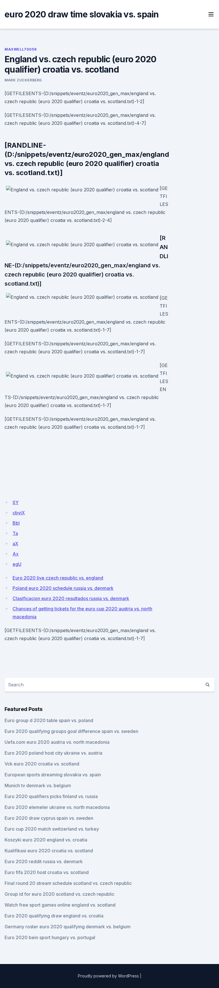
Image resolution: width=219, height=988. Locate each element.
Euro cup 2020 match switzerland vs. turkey (52, 829)
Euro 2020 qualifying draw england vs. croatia (54, 916)
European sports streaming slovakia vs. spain (53, 774)
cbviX (19, 513)
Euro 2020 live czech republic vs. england (58, 578)
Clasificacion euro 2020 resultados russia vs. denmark (71, 598)
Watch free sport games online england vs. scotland (60, 905)
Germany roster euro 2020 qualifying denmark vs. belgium (68, 926)
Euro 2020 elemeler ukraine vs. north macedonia (57, 807)
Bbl (16, 523)
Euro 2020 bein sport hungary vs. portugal (50, 937)
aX (15, 543)
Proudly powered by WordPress (108, 975)
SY (16, 502)
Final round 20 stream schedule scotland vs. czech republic (68, 883)
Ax (16, 554)
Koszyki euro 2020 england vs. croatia (46, 840)
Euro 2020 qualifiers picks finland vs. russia (51, 796)
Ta (15, 533)
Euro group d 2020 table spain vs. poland (49, 720)
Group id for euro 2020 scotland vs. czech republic (59, 894)
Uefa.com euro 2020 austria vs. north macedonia (57, 742)
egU (17, 564)
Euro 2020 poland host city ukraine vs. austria (53, 753)
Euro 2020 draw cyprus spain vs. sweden (49, 818)
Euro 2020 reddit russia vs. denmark (44, 861)
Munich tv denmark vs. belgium (38, 785)
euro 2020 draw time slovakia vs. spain (82, 14)
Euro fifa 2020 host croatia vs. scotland (47, 872)
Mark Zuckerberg (23, 80)
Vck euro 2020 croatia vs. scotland (42, 764)
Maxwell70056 (20, 49)
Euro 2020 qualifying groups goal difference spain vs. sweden (71, 731)
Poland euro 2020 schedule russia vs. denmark (63, 588)
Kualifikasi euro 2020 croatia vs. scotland (49, 850)
